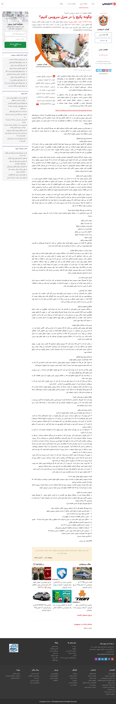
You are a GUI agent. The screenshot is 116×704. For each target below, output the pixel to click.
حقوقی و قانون (92, 680)
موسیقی (75, 680)
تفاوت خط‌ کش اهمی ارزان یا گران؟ (16, 158)
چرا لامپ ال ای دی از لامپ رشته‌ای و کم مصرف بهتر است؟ (15, 134)
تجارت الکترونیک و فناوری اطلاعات (106, 680)
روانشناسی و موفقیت (33, 676)
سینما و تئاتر (73, 678)
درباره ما (74, 646)
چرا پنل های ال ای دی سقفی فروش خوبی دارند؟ (16, 140)
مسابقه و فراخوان (15, 678)
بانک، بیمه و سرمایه (109, 692)
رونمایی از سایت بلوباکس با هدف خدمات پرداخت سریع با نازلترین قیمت (14, 126)
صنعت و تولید (87, 628)
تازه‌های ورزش (54, 674)
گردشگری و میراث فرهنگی (89, 683)
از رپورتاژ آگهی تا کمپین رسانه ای (68, 658)
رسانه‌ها (75, 674)
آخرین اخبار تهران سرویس (19, 55)
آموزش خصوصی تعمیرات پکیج (17, 68)
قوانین (74, 656)
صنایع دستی (74, 685)
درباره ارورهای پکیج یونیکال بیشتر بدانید (15, 83)
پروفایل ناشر (48, 557)
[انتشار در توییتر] (100, 70)
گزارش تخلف (38, 557)
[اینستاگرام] (96, 659)
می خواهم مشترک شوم (15, 45)
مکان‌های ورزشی (54, 676)
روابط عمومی (54, 646)
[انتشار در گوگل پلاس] (106, 70)
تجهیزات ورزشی (54, 678)
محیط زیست (93, 685)
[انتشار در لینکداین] (110, 70)
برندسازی (55, 653)
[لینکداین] (102, 659)
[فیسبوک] (109, 659)
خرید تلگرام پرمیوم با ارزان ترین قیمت (15, 130)
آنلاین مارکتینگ (54, 649)
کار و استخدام (111, 690)
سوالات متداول (72, 653)
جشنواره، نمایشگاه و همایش (13, 676)
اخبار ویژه (24, 93)
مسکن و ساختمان (110, 694)
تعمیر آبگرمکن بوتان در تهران (18, 77)
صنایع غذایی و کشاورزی (109, 687)
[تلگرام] (99, 659)
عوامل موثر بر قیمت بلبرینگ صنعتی (16, 178)
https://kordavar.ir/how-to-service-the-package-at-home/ (73, 110)
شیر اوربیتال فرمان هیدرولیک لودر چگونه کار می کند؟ (15, 154)
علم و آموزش (92, 674)
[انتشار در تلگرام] (97, 70)
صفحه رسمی (102, 35)
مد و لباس (36, 678)
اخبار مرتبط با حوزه (21, 148)
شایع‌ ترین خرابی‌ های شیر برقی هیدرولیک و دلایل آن (17, 162)
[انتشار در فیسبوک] (103, 70)
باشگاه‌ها (55, 680)
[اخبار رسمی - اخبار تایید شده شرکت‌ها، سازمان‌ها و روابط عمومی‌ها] (109, 4)
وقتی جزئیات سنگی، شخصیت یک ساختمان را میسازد (16, 170)
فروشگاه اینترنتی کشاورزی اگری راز (16, 103)
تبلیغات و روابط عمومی (90, 687)
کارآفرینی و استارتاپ (110, 676)
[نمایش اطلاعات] (103, 55)
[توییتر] (105, 659)
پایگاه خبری (83, 4)
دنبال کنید (102, 41)
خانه (93, 4)
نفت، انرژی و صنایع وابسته (108, 678)
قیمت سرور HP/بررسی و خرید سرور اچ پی (15, 115)
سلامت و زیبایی (35, 674)
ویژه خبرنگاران (54, 656)
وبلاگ (61, 4)
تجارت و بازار (112, 674)
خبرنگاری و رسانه (53, 651)
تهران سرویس (103, 29)
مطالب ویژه (55, 658)
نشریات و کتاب (73, 676)
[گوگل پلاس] (112, 659)
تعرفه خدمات (72, 4)
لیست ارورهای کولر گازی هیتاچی (17, 62)
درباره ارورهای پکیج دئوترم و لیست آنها (15, 71)
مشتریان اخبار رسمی (71, 651)
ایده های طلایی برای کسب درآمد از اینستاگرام (16, 107)
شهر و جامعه (92, 678)
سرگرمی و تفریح (35, 680)
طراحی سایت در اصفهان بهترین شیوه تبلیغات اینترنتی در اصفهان (16, 99)
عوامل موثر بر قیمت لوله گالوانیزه (16, 175)
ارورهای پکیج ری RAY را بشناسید (16, 86)
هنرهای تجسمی (73, 683)
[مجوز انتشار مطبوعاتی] (13, 648)
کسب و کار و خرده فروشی (108, 685)
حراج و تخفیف (16, 674)
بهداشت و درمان (92, 676)
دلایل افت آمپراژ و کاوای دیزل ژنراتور (16, 167)
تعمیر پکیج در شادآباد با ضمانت (17, 59)
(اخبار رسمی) (73, 22)
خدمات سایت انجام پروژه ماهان (17, 111)
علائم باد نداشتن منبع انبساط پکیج (16, 74)
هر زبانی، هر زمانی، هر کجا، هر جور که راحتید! (15, 121)
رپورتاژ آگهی (55, 660)
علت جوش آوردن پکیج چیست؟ (17, 80)
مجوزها (74, 649)
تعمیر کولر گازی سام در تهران (18, 65)
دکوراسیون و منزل (34, 683)
